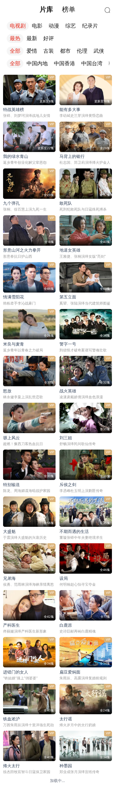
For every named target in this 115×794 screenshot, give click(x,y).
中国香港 (64, 63)
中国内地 (37, 63)
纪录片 (90, 26)
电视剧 (18, 26)
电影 (37, 26)
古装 (48, 51)
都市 (65, 51)
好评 (48, 38)
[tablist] (57, 9)
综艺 (70, 26)
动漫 (54, 26)
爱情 (32, 51)
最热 (15, 38)
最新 (32, 38)
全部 (15, 51)
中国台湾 (91, 63)
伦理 (82, 51)
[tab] (46, 9)
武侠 (99, 51)
